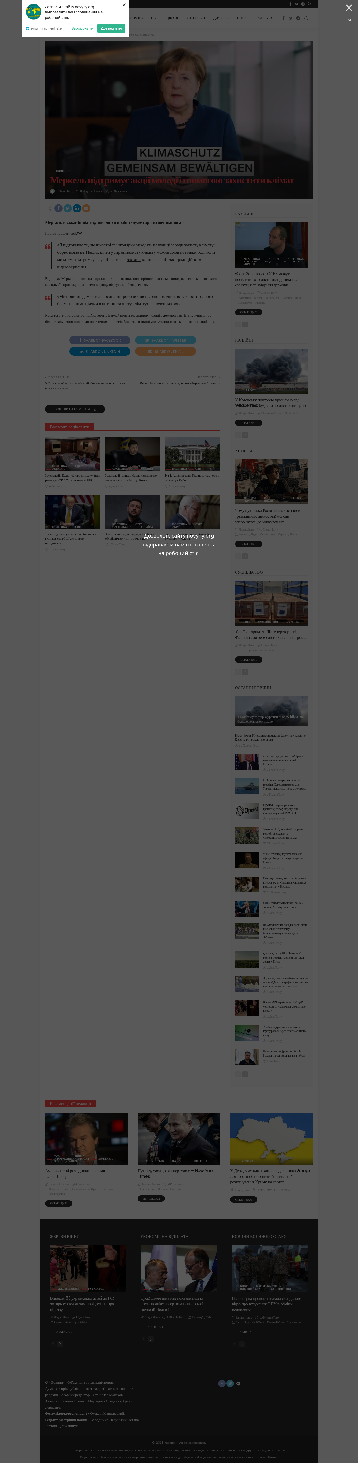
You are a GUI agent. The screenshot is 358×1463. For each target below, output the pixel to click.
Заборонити (83, 28)
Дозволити (111, 28)
